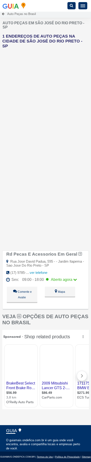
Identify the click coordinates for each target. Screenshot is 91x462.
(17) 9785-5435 (21, 273)
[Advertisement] (45, 97)
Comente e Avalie (24, 294)
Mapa (61, 291)
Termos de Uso (45, 456)
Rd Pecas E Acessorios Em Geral (42, 254)
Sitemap (86, 456)
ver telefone (38, 273)
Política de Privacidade (67, 456)
